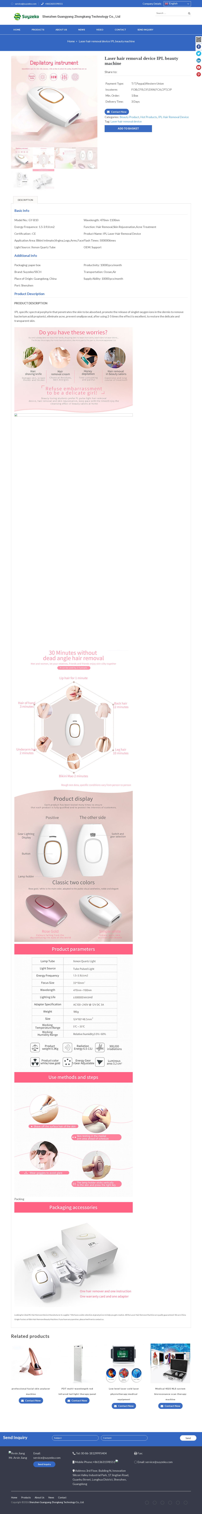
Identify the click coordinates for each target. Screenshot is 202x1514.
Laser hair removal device (126, 121)
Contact (120, 29)
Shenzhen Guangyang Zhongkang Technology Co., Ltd (81, 16)
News (81, 29)
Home (16, 29)
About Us (61, 29)
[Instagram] (178, 1503)
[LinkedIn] (170, 1503)
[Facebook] (147, 1503)
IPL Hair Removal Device (173, 117)
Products (38, 29)
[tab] (25, 200)
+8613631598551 (54, 3)
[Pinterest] (162, 1503)
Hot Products (148, 117)
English (173, 3)
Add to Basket (128, 128)
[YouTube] (185, 1503)
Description (25, 200)
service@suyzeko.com (25, 3)
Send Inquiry (145, 29)
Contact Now (119, 111)
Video (99, 29)
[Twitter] (155, 1503)
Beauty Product (129, 117)
